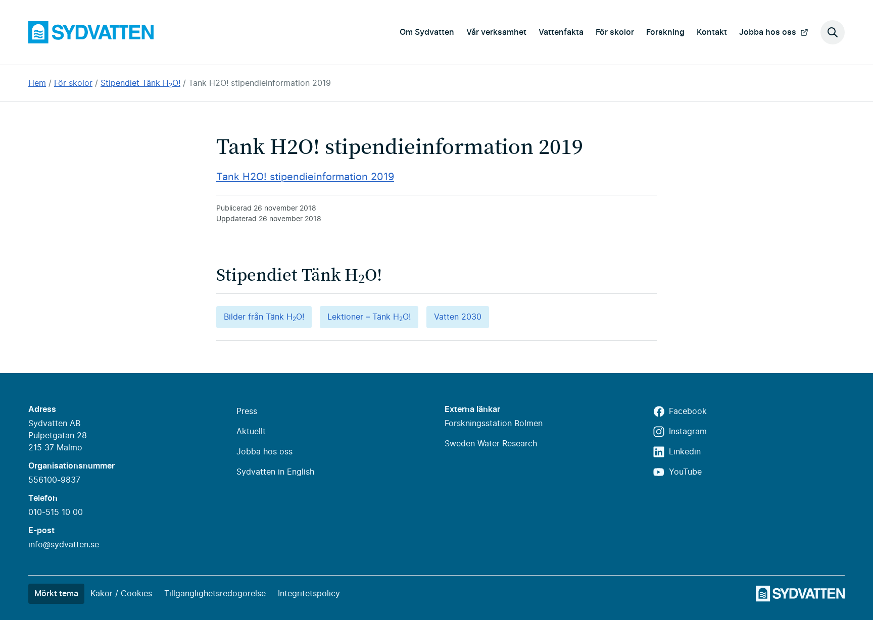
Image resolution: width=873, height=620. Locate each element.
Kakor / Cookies (121, 594)
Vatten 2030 (457, 317)
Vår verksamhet (496, 32)
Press (246, 411)
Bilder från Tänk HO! (264, 317)
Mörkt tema (56, 594)
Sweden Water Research (491, 444)
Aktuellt (251, 432)
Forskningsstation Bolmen (494, 424)
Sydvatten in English (275, 472)
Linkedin (685, 452)
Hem (37, 83)
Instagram (688, 432)
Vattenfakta (561, 32)
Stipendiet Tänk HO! (140, 83)
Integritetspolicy (309, 594)
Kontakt (712, 32)
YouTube (685, 472)
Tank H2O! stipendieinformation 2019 (259, 83)
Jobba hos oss (767, 32)
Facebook (688, 411)
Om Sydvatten (427, 32)
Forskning (665, 32)
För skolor (615, 32)
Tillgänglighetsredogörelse (215, 594)
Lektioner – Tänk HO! (369, 317)
